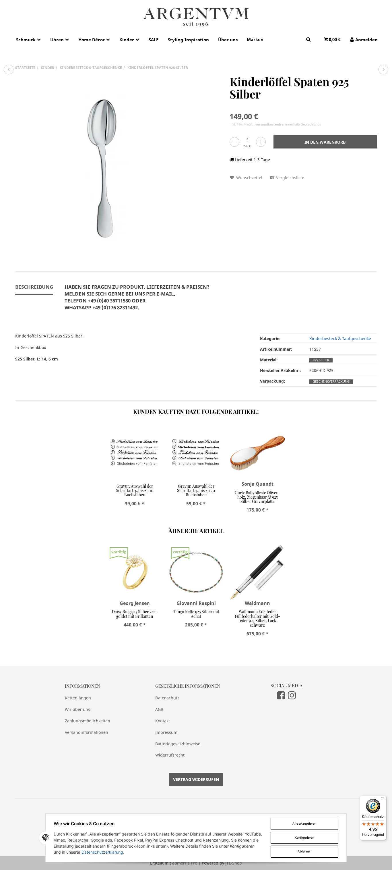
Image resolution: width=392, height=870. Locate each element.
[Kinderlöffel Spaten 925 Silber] (104, 165)
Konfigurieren (304, 838)
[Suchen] (308, 39)
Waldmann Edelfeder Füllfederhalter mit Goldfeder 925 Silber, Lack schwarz (257, 618)
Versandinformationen (86, 732)
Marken (255, 39)
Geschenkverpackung (331, 381)
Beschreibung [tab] (34, 286)
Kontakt (162, 721)
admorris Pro (184, 863)
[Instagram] (292, 695)
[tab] (137, 300)
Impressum (166, 732)
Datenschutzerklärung (102, 852)
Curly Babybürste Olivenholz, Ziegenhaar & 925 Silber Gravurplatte (257, 497)
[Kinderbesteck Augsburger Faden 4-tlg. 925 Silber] (8, 69)
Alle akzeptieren (304, 823)
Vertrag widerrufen (196, 779)
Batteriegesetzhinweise (177, 743)
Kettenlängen (78, 698)
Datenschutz (167, 698)
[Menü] (382, 799)
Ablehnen (304, 851)
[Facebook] (281, 695)
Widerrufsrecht (170, 755)
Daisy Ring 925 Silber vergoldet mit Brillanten (134, 614)
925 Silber (321, 360)
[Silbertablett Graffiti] (383, 69)
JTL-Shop (233, 863)
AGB (159, 709)
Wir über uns (77, 709)
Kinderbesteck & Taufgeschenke (340, 338)
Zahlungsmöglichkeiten (87, 721)
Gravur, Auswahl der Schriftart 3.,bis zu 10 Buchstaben (134, 490)
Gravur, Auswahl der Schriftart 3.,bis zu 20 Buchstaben (196, 490)
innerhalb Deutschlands (288, 124)
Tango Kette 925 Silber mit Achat (196, 614)
